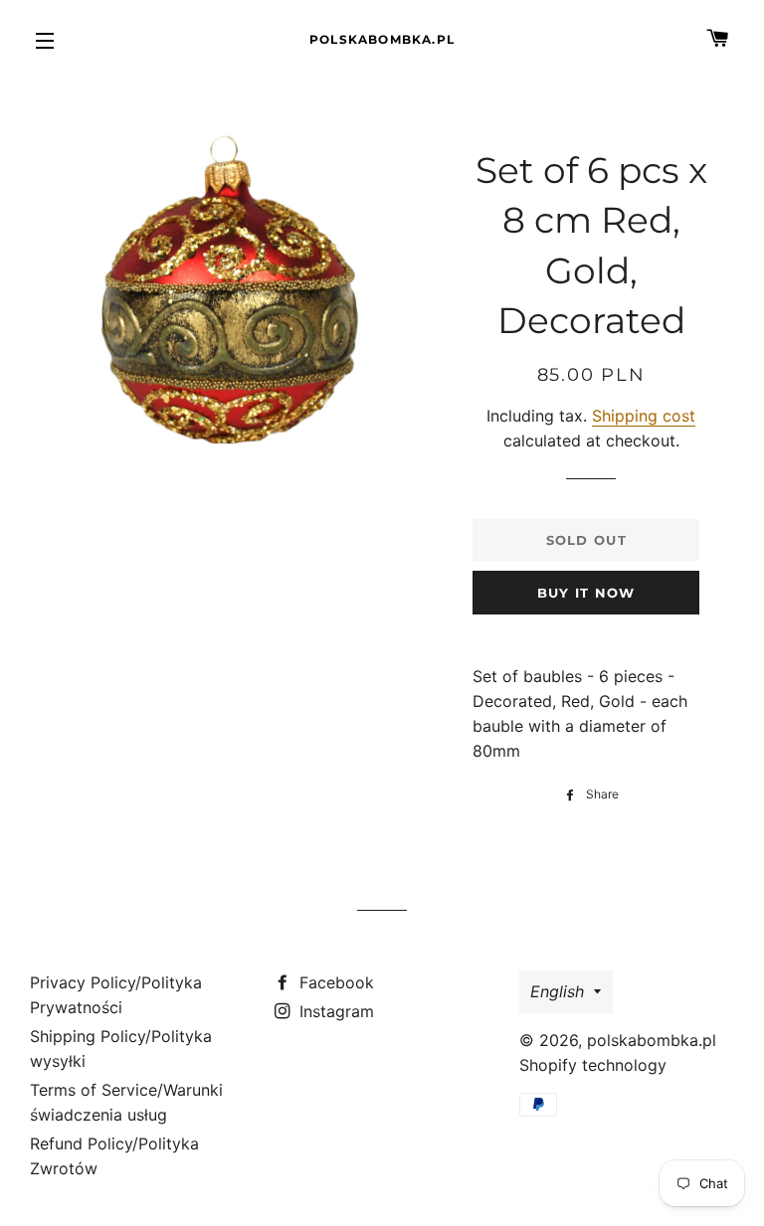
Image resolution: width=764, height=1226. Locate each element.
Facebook (334, 982)
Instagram (334, 1011)
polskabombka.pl (382, 39)
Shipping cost (643, 416)
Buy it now (586, 593)
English (557, 991)
